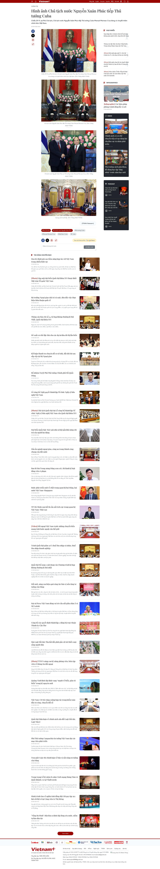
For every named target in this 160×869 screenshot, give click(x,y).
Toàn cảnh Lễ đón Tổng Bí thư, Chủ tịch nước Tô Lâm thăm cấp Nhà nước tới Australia (115, 73)
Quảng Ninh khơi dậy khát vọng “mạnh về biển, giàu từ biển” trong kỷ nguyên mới (53, 682)
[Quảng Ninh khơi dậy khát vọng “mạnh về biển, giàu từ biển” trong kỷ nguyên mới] (90, 685)
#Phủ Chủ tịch (46, 230)
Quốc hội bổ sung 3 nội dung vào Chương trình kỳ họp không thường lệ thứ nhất (53, 566)
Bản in (33, 40)
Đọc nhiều (110, 30)
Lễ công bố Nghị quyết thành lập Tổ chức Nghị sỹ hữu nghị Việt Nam (53, 393)
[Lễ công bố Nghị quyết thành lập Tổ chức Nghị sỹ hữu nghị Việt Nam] (90, 397)
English (97, 1)
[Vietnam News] (96, 842)
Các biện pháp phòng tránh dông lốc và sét (115, 105)
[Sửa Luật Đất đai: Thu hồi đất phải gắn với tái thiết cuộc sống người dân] (90, 647)
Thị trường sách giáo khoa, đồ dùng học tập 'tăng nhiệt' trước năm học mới (116, 170)
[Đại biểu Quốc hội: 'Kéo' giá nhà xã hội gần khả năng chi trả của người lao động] (90, 435)
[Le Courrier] (108, 842)
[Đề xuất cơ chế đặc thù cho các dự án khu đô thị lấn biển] (90, 340)
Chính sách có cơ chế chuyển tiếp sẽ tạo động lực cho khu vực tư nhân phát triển (116, 140)
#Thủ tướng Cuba (79, 230)
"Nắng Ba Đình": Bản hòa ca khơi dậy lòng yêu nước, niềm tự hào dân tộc (54, 817)
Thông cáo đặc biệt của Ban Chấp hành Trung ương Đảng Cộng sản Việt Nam (115, 45)
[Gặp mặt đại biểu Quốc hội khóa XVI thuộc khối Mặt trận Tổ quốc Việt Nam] (90, 283)
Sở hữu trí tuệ (66, 848)
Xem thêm (65, 833)
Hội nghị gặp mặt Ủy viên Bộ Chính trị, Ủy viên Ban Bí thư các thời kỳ (116, 54)
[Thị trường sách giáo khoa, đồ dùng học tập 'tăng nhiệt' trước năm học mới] (116, 157)
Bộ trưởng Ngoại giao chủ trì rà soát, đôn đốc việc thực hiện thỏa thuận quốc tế (53, 298)
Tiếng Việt (91, 1)
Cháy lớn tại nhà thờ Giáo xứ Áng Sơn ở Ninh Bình (111, 190)
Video (110, 116)
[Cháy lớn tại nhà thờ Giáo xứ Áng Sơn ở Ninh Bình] (123, 191)
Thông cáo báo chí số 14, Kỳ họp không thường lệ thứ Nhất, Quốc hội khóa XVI (52, 318)
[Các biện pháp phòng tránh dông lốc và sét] (116, 93)
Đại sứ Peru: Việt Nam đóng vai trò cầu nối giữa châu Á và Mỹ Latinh (54, 604)
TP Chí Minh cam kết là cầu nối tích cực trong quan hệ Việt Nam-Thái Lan (53, 508)
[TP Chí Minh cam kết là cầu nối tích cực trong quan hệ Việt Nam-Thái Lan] (90, 512)
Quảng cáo (117, 848)
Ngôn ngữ (96, 848)
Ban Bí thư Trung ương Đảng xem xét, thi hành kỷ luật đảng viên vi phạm (53, 469)
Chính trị (34, 6)
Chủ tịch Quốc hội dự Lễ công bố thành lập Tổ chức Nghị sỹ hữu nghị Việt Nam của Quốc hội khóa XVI (53, 411)
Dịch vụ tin (109, 848)
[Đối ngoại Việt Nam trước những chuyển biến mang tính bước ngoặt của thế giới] (90, 531)
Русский (117, 1)
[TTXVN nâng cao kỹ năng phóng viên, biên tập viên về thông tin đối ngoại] (90, 666)
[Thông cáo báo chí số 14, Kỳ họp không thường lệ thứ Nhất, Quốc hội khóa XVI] (90, 322)
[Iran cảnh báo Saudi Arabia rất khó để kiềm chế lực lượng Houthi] (123, 220)
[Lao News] (56, 842)
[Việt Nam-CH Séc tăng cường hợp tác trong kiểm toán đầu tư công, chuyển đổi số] (90, 705)
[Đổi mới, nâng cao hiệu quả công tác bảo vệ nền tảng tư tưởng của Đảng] (90, 589)
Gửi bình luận (89, 247)
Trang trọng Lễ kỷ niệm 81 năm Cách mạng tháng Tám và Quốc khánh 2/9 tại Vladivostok (54, 778)
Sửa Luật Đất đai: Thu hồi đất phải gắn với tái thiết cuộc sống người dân (54, 643)
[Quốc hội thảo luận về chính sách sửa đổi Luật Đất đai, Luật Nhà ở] (90, 724)
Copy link (33, 44)
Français (102, 1)
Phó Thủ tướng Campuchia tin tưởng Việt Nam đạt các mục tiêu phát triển (53, 739)
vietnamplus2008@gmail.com (75, 859)
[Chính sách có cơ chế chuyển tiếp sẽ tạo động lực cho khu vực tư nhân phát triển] (116, 126)
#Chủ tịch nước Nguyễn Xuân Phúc (62, 230)
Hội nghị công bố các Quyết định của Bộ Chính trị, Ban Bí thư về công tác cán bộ (116, 64)
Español (108, 1)
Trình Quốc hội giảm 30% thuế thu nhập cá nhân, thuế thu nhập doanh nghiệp (53, 546)
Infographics (112, 83)
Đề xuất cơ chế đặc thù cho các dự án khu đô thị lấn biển (54, 335)
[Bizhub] (50, 842)
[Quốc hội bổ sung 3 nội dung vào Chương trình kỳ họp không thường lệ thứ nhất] (90, 570)
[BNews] (42, 842)
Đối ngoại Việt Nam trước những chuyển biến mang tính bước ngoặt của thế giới (53, 527)
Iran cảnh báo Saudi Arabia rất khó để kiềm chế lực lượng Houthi (111, 220)
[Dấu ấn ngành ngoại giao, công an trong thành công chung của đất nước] (90, 454)
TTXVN (103, 848)
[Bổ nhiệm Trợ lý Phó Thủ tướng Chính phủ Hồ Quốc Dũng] (90, 378)
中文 (112, 1)
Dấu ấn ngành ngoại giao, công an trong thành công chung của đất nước (52, 450)
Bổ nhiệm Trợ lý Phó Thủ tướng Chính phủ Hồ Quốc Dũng (52, 374)
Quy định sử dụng (77, 848)
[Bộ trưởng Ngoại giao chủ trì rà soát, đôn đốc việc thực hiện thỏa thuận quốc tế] (90, 302)
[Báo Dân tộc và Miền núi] (33, 842)
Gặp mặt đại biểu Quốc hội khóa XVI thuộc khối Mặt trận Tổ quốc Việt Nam (53, 279)
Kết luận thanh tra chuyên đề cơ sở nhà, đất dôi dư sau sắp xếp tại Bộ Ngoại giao (53, 355)
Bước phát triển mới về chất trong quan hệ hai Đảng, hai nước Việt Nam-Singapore (54, 489)
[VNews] (127, 842)
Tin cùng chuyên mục (43, 255)
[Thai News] (62, 842)
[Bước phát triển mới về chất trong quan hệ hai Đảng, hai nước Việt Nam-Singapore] (90, 493)
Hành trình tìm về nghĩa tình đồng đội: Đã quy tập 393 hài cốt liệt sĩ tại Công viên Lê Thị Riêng (53, 797)
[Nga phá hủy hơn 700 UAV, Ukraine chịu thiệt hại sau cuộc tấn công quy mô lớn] (123, 205)
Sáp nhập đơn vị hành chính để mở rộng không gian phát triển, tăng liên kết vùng (116, 35)
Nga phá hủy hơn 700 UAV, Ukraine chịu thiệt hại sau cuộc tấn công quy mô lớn (111, 204)
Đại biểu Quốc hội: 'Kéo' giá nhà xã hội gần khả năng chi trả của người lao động (54, 431)
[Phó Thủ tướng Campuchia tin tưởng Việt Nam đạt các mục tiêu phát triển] (90, 743)
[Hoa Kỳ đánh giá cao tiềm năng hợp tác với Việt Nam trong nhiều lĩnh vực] (90, 264)
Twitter (33, 35)
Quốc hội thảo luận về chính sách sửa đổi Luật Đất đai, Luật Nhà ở (53, 720)
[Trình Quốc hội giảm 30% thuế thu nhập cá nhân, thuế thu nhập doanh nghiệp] (90, 550)
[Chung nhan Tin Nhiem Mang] (119, 852)
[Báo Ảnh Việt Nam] (118, 842)
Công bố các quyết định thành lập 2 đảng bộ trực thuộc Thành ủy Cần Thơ (53, 624)
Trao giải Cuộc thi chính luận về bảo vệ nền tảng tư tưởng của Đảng (54, 759)
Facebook (33, 31)
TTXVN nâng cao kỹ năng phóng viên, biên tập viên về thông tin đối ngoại (53, 662)
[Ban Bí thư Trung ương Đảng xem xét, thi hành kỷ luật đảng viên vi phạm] (90, 473)
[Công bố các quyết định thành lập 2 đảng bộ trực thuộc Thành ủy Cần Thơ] (90, 628)
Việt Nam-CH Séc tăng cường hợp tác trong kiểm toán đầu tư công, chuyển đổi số (53, 701)
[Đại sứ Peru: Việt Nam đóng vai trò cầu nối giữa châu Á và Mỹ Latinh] (90, 608)
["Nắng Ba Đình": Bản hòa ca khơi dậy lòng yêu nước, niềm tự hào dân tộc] (90, 821)
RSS (85, 848)
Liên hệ (124, 848)
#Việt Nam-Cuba (63, 234)
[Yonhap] (83, 842)
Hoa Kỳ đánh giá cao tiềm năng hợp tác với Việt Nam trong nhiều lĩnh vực (52, 260)
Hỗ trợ (89, 848)
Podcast (111, 184)
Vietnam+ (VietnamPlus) (44, 1)
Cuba (74, 234)
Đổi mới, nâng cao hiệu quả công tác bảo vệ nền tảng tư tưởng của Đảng (53, 585)
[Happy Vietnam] (71, 842)
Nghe (110, 195)
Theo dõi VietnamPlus (80, 240)
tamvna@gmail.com (100, 854)
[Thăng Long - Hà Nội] (121, 1)
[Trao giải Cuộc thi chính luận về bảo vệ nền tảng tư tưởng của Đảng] (90, 763)
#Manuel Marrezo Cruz (48, 234)
